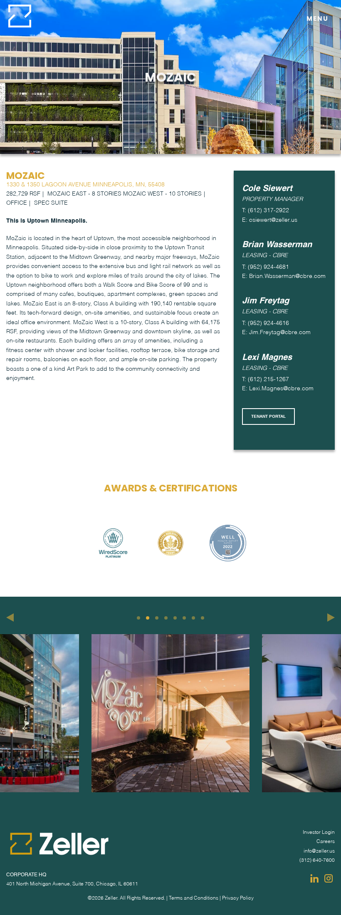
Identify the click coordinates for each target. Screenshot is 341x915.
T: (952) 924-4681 (265, 267)
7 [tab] (193, 618)
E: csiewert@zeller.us (269, 220)
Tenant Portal (268, 416)
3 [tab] (156, 618)
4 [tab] (166, 618)
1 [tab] (138, 618)
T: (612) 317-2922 (265, 210)
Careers (325, 841)
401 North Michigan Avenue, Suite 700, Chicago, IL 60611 (72, 884)
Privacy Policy (238, 898)
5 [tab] (175, 618)
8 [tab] (202, 618)
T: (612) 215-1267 (265, 379)
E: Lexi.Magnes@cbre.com (278, 389)
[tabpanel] (170, 713)
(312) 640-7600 (317, 860)
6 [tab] (184, 618)
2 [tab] (147, 618)
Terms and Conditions (193, 898)
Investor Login (319, 832)
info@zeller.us (319, 851)
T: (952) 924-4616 (265, 323)
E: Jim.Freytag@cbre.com (276, 332)
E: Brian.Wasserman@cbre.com (284, 276)
